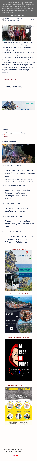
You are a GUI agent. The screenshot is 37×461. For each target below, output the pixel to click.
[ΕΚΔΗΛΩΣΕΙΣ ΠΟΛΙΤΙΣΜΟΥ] (19, 185)
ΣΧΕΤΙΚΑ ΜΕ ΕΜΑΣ (17, 451)
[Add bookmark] (31, 20)
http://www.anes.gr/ (9, 80)
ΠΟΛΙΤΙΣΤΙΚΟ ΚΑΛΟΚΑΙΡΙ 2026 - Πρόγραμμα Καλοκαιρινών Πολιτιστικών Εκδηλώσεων (19, 239)
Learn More (15, 15)
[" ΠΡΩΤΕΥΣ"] (6, 86)
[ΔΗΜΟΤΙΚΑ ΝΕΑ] (15, 203)
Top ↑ (13, 444)
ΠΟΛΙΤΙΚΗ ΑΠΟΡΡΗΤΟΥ (8, 449)
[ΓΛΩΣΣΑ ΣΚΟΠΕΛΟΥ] (17, 165)
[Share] (34, 20)
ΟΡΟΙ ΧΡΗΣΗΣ (9, 451)
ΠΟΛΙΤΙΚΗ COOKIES (20, 449)
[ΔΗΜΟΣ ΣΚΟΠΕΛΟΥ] (16, 216)
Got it (24, 15)
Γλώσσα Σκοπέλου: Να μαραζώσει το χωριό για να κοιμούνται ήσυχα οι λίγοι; (20, 173)
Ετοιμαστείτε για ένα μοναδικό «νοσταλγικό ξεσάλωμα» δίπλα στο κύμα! (19, 224)
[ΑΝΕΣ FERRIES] (17, 86)
